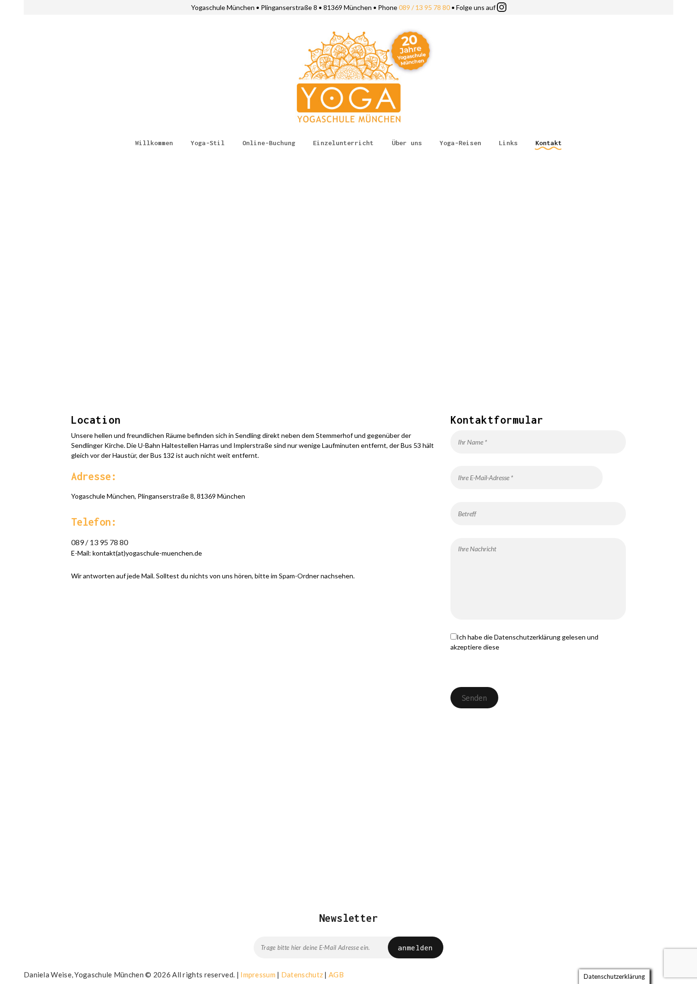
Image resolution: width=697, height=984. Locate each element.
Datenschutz (302, 974)
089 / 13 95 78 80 (424, 7)
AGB (336, 974)
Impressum (257, 974)
